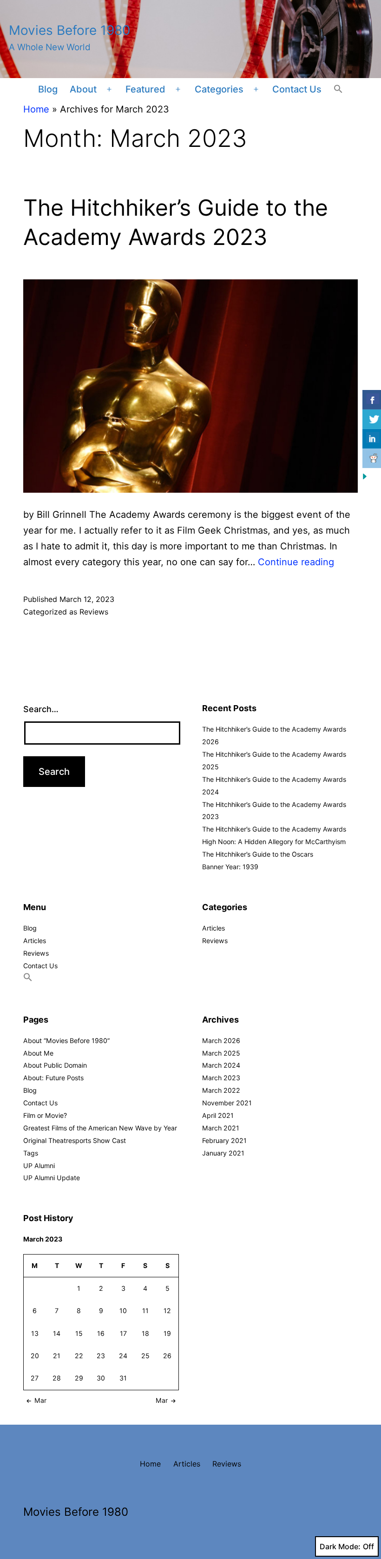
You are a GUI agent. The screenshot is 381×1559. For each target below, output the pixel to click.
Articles (34, 941)
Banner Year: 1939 (230, 867)
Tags (30, 1153)
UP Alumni (39, 1165)
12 (167, 1311)
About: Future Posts (53, 1078)
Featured (145, 89)
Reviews (93, 611)
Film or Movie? (45, 1115)
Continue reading (296, 562)
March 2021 (220, 1128)
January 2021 (223, 1153)
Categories (219, 89)
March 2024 (221, 1065)
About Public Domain (55, 1065)
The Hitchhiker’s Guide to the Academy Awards (274, 829)
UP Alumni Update (51, 1178)
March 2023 (221, 1078)
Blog (48, 89)
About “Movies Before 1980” (66, 1040)
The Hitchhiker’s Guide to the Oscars (257, 854)
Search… (41, 709)
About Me (38, 1053)
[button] (338, 89)
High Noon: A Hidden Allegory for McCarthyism (274, 842)
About (83, 89)
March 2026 (221, 1040)
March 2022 (221, 1090)
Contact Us (297, 89)
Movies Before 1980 (70, 30)
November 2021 (227, 1103)
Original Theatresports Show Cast (74, 1140)
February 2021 (224, 1140)
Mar (40, 1400)
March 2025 (221, 1053)
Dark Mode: (340, 1546)
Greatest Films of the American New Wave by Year (100, 1128)
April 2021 (218, 1115)
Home (36, 109)
